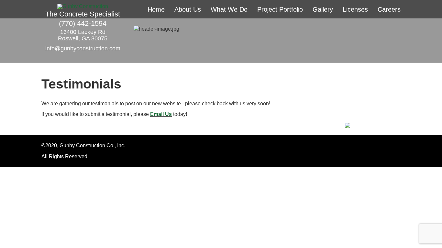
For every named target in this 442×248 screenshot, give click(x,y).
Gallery (323, 9)
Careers (389, 9)
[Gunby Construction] (82, 6)
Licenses (355, 9)
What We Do (229, 9)
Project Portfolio (280, 9)
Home (156, 9)
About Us (187, 9)
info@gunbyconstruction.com (82, 48)
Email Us (161, 114)
